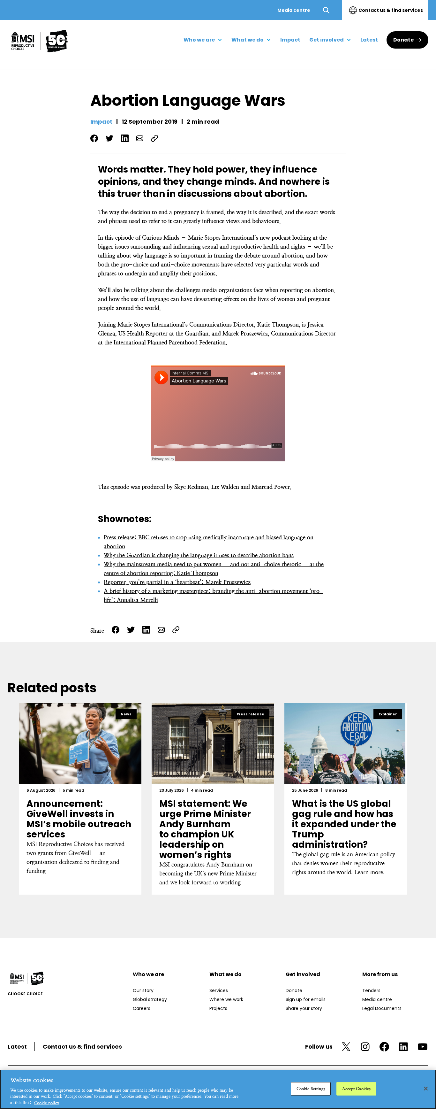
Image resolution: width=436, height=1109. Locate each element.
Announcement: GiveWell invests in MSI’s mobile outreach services (78, 819)
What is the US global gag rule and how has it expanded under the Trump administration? (344, 824)
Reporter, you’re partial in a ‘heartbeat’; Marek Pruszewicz (177, 582)
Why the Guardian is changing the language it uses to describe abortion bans (199, 555)
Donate (403, 39)
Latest (17, 1047)
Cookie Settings (311, 1088)
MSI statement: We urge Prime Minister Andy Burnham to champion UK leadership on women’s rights (205, 829)
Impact (101, 122)
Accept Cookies (356, 1088)
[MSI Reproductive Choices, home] (39, 41)
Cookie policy (46, 1102)
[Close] (426, 1089)
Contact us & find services (390, 10)
